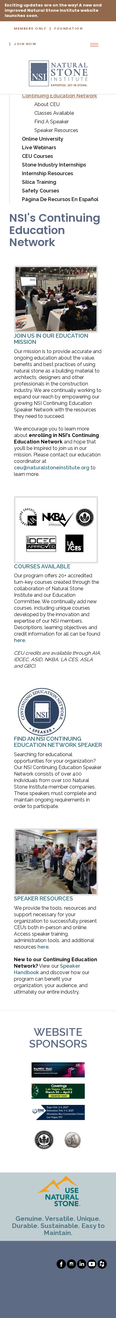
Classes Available (54, 113)
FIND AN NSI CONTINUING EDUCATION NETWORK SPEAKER (58, 741)
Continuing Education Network (59, 96)
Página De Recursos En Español (60, 199)
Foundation (68, 29)
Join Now (25, 44)
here (19, 640)
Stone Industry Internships (54, 165)
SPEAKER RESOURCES (43, 898)
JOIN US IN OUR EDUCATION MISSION (51, 338)
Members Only (30, 29)
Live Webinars (39, 147)
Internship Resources (47, 173)
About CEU (47, 104)
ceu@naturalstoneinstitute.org (51, 468)
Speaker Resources (56, 130)
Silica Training (39, 182)
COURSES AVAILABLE (42, 566)
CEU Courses (37, 156)
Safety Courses (40, 191)
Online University (42, 139)
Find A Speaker (51, 122)
